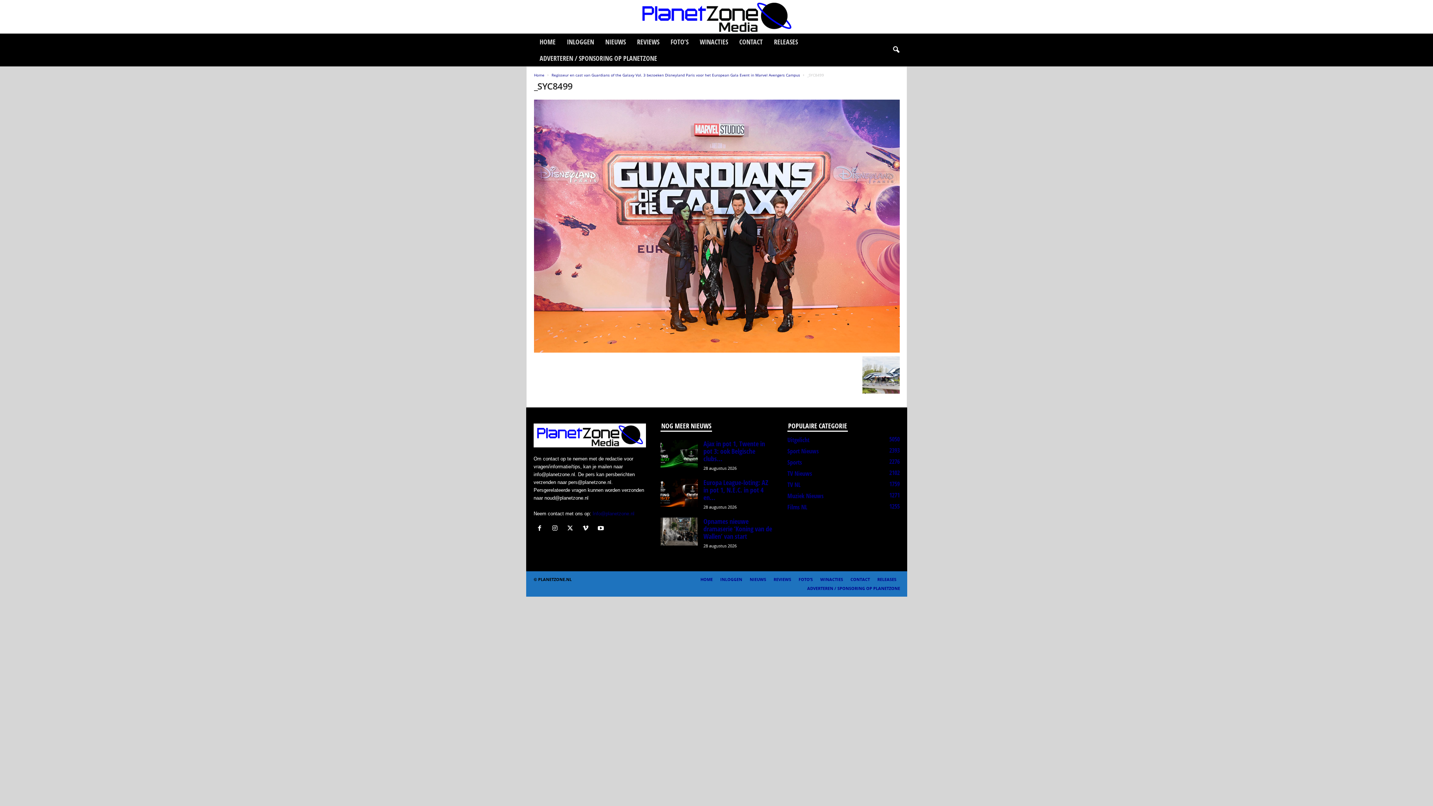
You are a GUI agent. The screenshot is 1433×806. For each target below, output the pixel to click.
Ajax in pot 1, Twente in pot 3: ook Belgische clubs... (734, 451)
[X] (572, 529)
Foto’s (680, 41)
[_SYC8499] (717, 226)
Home (548, 41)
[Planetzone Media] (716, 17)
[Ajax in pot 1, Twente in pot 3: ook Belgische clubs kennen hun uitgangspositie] (679, 454)
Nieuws (615, 41)
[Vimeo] (587, 529)
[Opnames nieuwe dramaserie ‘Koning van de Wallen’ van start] (679, 532)
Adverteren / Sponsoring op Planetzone (598, 58)
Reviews (648, 41)
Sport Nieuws (803, 451)
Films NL (797, 507)
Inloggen (580, 41)
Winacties (714, 41)
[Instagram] (556, 529)
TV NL (793, 485)
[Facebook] (541, 529)
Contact (751, 41)
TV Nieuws (799, 473)
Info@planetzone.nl (613, 513)
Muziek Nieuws (805, 496)
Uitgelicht (798, 440)
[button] (896, 50)
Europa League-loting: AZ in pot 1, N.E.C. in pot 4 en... (735, 490)
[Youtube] (602, 529)
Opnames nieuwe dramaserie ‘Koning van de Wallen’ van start (737, 529)
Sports (794, 462)
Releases (786, 41)
